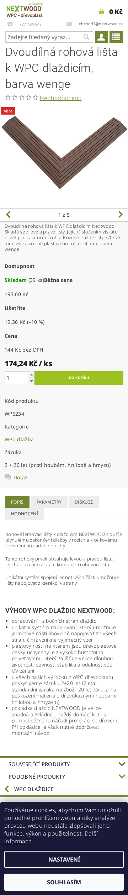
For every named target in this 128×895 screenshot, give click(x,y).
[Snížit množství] (31, 381)
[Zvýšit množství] (31, 374)
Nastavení (64, 859)
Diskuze (84, 502)
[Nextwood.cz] (24, 9)
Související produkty (39, 764)
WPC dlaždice (34, 789)
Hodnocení (24, 514)
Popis (17, 502)
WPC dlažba (19, 439)
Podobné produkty (37, 776)
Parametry (49, 502)
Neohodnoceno (61, 98)
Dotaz (21, 477)
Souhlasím (64, 882)
